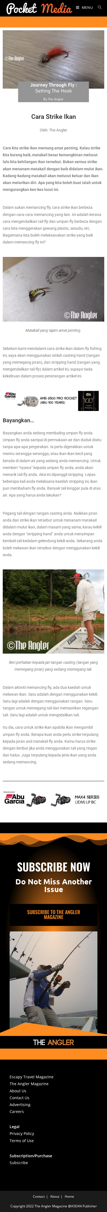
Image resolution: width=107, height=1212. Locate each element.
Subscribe (19, 1162)
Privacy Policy (22, 1133)
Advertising (20, 1104)
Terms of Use (22, 1140)
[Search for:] (98, 7)
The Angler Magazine (29, 1083)
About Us (18, 1090)
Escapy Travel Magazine (32, 1076)
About (54, 1196)
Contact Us (19, 1097)
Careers (17, 1111)
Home (69, 1196)
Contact (39, 1196)
